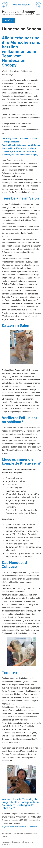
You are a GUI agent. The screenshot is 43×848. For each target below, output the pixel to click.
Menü (10, 20)
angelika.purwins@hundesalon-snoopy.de (19, 826)
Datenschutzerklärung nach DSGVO (19, 835)
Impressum (6, 833)
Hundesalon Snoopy (18, 12)
